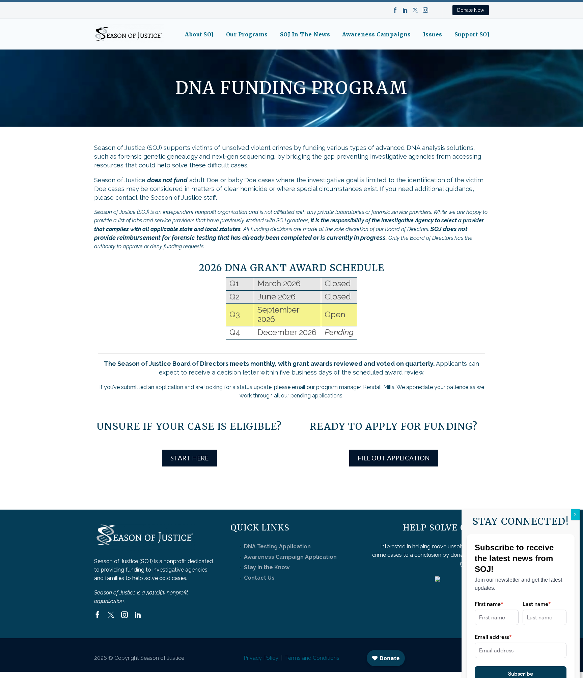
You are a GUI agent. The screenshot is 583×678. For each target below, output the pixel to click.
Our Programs (247, 34)
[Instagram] (425, 10)
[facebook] (97, 614)
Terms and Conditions (312, 658)
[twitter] (111, 614)
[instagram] (124, 614)
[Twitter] (415, 10)
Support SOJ (472, 34)
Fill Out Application (394, 458)
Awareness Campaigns (376, 34)
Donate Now (470, 10)
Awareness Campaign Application (290, 557)
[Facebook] (395, 10)
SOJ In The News (305, 34)
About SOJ (199, 34)
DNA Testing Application (277, 546)
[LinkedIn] (405, 10)
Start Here (189, 458)
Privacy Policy (261, 658)
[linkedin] (138, 614)
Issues (432, 34)
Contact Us (259, 578)
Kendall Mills (378, 387)
